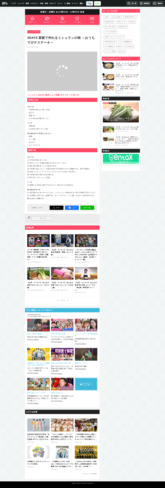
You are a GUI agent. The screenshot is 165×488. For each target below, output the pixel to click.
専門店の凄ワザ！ (130, 17)
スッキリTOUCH (34, 32)
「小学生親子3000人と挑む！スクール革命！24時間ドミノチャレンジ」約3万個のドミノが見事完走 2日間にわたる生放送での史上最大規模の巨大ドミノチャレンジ (86, 436)
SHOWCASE (109, 22)
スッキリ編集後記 (125, 41)
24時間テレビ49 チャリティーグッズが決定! (38, 463)
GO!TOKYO (122, 27)
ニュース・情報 (23, 3)
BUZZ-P (132, 22)
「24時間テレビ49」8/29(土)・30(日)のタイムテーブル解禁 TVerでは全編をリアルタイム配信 (62, 464)
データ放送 (77, 22)
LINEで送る (87, 208)
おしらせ (121, 51)
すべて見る (61, 300)
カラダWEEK (109, 46)
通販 (81, 3)
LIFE (106, 17)
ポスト (58, 208)
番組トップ (32, 22)
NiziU (119, 46)
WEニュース (121, 22)
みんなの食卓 (116, 17)
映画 (46, 3)
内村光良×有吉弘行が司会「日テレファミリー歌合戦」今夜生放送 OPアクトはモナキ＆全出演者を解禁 (38, 436)
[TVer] (89, 3)
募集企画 (62, 22)
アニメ (59, 3)
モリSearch (129, 46)
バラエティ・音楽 (36, 3)
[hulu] (97, 3)
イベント (75, 3)
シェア (73, 208)
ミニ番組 (67, 3)
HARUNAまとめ (110, 41)
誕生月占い (47, 22)
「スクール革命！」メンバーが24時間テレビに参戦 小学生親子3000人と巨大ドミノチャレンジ (62, 436)
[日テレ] (5, 3)
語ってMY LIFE (110, 27)
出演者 (92, 22)
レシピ (49, 218)
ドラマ (13, 3)
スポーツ (53, 3)
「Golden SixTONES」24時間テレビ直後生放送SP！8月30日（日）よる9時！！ (86, 464)
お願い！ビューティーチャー (114, 36)
